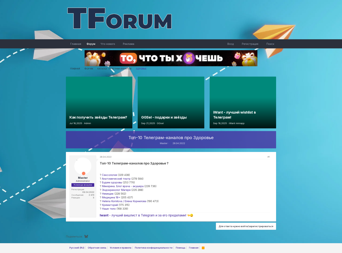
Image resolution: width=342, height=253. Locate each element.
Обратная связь (97, 247)
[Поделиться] (264, 157)
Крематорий (110, 205)
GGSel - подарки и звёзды (163, 117)
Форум (91, 43)
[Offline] (76, 160)
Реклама (128, 43)
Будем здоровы (112, 182)
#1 (269, 157)
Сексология (109, 175)
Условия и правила (120, 247)
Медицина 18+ (111, 197)
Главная (75, 43)
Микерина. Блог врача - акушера (123, 186)
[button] (117, 43)
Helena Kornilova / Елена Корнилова (124, 201)
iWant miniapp (237, 123)
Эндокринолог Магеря (116, 190)
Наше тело (109, 208)
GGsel (160, 123)
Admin (87, 123)
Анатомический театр (116, 178)
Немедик (108, 193)
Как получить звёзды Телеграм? (98, 117)
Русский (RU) (76, 247)
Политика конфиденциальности (153, 247)
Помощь (180, 247)
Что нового (108, 43)
